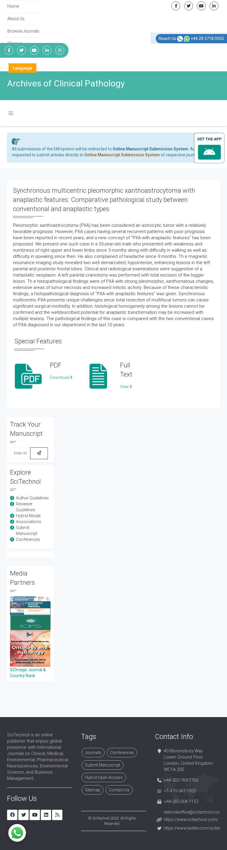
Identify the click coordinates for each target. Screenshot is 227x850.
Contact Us (119, 790)
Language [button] (22, 68)
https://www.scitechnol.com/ (191, 819)
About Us (16, 18)
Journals (93, 752)
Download (60, 377)
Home (13, 6)
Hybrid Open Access (104, 777)
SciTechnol (100, 818)
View (125, 386)
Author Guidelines (32, 498)
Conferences (28, 539)
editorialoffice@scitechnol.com (193, 812)
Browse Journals (23, 31)
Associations (28, 521)
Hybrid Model (28, 515)
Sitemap (92, 790)
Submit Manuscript (102, 765)
